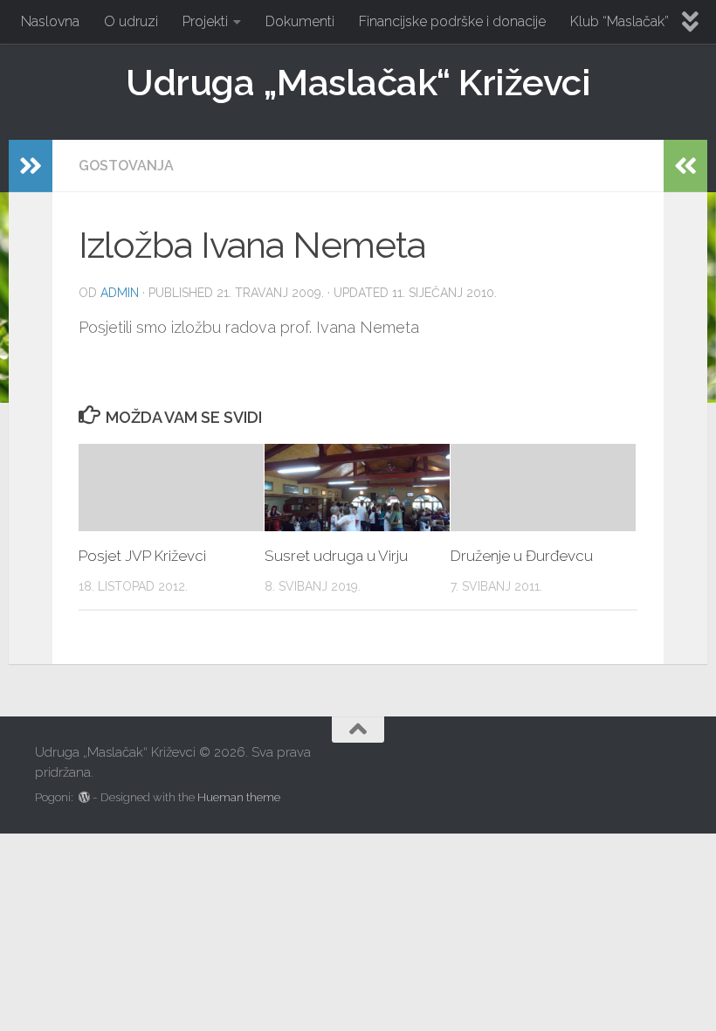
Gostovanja (126, 165)
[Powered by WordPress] (84, 797)
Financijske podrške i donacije (452, 21)
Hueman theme (238, 797)
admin (119, 293)
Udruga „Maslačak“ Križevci (358, 83)
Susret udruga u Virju (336, 555)
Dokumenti (299, 21)
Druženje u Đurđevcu (522, 555)
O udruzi (131, 21)
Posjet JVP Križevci (142, 555)
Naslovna (50, 21)
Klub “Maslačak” (619, 21)
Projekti (205, 21)
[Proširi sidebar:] (30, 166)
